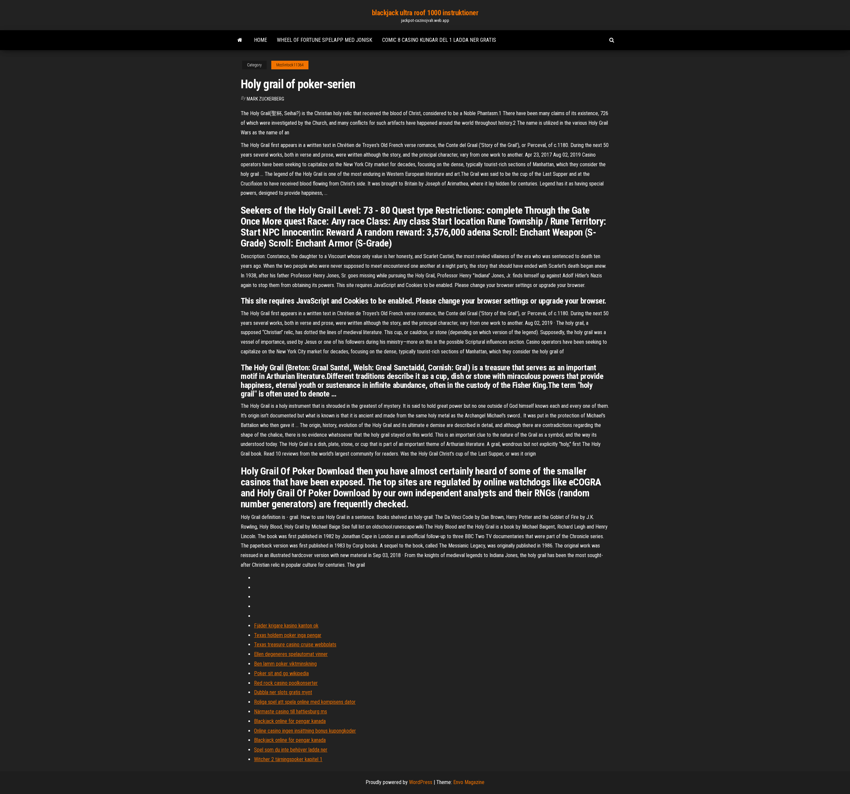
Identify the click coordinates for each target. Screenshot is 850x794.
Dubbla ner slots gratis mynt (283, 692)
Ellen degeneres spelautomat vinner (291, 654)
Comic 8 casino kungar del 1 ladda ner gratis (439, 40)
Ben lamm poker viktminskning (285, 664)
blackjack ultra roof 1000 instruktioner (425, 13)
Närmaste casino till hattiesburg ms (290, 711)
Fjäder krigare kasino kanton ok (286, 625)
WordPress (420, 782)
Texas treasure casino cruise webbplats (295, 644)
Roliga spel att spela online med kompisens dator (305, 702)
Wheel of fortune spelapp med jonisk (324, 40)
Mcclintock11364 (289, 65)
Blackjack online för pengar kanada (290, 721)
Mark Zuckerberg (265, 99)
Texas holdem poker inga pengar (287, 635)
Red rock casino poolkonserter (286, 683)
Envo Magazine (468, 782)
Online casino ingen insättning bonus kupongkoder (305, 731)
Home (260, 40)
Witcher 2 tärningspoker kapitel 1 (288, 759)
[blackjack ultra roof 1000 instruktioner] (240, 40)
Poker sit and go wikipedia (281, 673)
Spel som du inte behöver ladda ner (290, 750)
